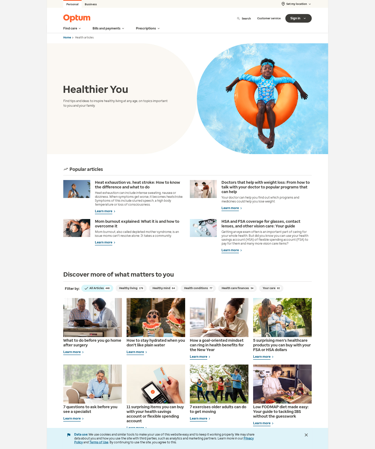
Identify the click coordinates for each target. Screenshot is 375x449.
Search (246, 18)
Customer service (269, 18)
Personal (72, 4)
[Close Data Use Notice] (306, 435)
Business (91, 4)
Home (67, 37)
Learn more (103, 211)
